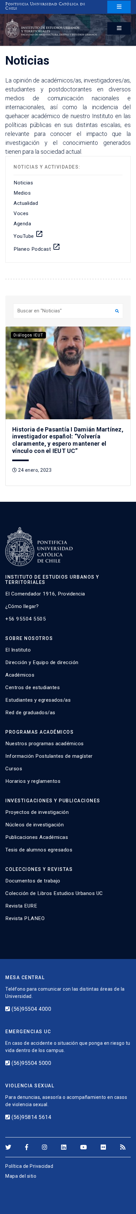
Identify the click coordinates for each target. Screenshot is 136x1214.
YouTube (28, 234)
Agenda (22, 224)
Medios (22, 193)
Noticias (23, 183)
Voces (21, 213)
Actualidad (26, 203)
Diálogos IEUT (28, 335)
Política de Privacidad (29, 1166)
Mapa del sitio (20, 1176)
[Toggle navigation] (119, 7)
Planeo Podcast (37, 247)
